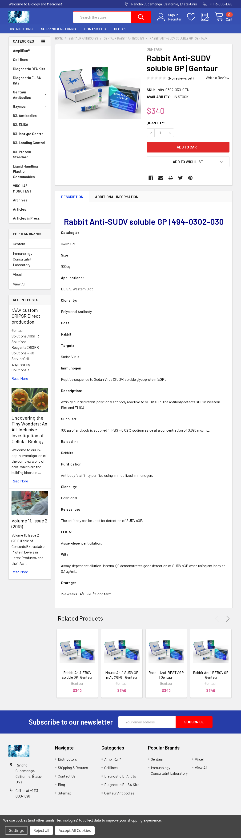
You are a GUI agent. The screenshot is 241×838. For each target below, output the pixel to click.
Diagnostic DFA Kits (29, 69)
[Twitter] (180, 178)
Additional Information (116, 197)
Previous (217, 618)
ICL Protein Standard (22, 154)
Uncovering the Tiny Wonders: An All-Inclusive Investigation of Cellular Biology (29, 429)
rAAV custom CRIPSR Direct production (26, 316)
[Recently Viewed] (208, 17)
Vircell (17, 274)
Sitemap (64, 793)
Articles (19, 209)
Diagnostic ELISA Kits (27, 80)
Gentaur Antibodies (22, 95)
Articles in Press (26, 218)
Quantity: (156, 122)
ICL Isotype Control (28, 134)
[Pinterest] (190, 178)
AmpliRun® (21, 50)
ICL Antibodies (25, 115)
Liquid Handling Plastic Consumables (25, 171)
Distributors (20, 29)
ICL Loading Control (29, 142)
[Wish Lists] (194, 17)
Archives (20, 200)
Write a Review (217, 77)
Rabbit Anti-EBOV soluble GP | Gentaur (77, 674)
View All (19, 284)
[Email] (161, 178)
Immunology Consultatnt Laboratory (22, 259)
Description (72, 197)
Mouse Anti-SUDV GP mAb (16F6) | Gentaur (121, 674)
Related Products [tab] (80, 618)
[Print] (170, 178)
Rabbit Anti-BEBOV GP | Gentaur (211, 674)
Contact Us (95, 29)
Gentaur (19, 243)
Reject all (41, 830)
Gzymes (19, 106)
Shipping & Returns (58, 29)
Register (174, 19)
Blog (118, 29)
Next (226, 618)
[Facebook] (151, 178)
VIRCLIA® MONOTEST (22, 188)
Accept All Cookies (75, 830)
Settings (16, 830)
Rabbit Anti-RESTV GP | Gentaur (166, 674)
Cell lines (20, 59)
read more (20, 378)
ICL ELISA (20, 124)
